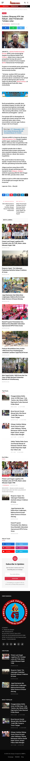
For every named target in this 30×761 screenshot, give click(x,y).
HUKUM (4, 13)
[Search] (25, 2)
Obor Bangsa (6, 24)
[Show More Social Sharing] (26, 27)
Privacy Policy (15, 584)
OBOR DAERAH (6, 475)
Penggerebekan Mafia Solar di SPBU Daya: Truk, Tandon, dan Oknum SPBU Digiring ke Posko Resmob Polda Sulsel (19, 400)
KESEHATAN (23, 6)
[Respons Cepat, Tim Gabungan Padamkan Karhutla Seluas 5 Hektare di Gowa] (15, 258)
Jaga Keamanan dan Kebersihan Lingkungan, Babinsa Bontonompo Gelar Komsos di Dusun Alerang (13, 297)
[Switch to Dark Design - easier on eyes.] (27, 2)
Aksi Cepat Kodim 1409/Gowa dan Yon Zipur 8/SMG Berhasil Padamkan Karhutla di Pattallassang (14, 377)
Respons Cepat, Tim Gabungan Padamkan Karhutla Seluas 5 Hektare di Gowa (14, 270)
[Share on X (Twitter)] (21, 27)
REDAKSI (17, 757)
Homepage (10, 757)
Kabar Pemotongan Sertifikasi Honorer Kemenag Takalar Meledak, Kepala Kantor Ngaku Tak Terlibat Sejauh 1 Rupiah (21, 208)
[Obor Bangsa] (15, 2)
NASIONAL (6, 6)
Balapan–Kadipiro (17, 171)
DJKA (4, 62)
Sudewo (4, 57)
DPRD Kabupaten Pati (9, 139)
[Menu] (3, 2)
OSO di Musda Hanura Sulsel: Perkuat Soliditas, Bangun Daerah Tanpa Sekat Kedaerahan (8, 207)
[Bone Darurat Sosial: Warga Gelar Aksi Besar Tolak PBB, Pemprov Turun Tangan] (5, 413)
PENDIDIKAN (14, 6)
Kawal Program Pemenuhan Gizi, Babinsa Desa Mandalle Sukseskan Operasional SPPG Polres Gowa (13, 324)
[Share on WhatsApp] (13, 27)
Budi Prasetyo (21, 81)
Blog (22, 757)
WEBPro (23, 753)
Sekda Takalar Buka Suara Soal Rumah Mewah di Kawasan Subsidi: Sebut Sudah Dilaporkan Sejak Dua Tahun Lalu (19, 446)
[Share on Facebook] (5, 27)
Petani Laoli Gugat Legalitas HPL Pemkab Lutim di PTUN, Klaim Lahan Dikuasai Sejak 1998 (14, 243)
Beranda (4, 9)
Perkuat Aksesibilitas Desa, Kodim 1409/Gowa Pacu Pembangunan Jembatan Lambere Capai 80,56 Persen (15, 350)
